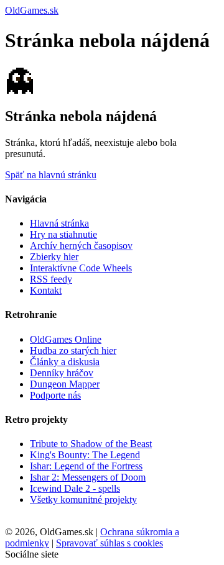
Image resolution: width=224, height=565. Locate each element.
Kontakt (46, 290)
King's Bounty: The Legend (85, 455)
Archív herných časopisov (81, 245)
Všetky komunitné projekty (83, 499)
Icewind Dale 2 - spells (75, 488)
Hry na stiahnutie (63, 234)
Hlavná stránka (59, 223)
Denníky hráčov (61, 373)
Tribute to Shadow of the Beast (91, 443)
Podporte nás (55, 395)
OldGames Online (65, 339)
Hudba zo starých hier (73, 350)
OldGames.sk (31, 10)
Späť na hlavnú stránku (50, 175)
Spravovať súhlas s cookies (109, 543)
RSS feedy (51, 279)
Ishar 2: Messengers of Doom (88, 477)
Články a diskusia (65, 361)
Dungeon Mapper (65, 384)
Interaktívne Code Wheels (81, 268)
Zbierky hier (54, 256)
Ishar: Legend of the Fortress (86, 466)
